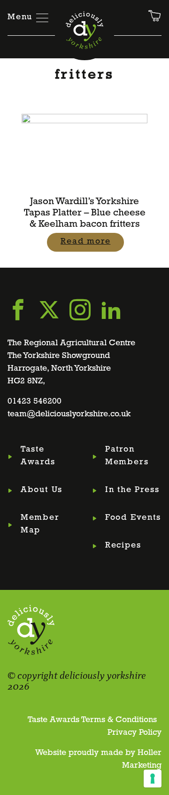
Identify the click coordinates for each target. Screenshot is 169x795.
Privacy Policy (134, 733)
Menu (20, 17)
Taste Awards (38, 456)
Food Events (133, 518)
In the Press (132, 490)
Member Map (40, 524)
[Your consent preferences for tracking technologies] (152, 778)
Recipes (123, 545)
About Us (41, 490)
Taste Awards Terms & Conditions (92, 720)
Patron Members (127, 456)
